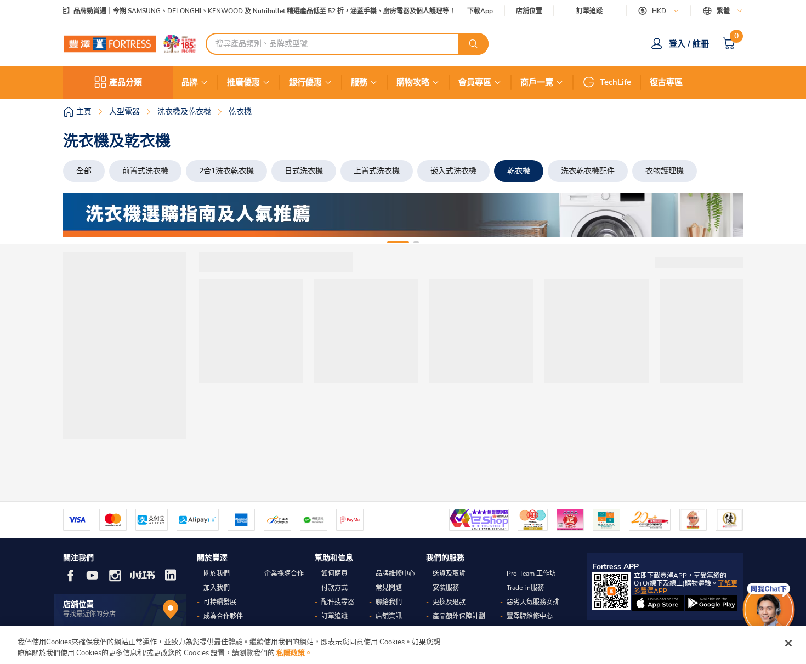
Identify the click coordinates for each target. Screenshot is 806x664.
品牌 (189, 82)
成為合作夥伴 (223, 616)
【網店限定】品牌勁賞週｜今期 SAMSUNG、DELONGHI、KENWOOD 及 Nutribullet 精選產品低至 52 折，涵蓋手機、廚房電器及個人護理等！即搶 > (249, 11)
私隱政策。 (294, 652)
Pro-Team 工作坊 (531, 573)
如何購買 (334, 573)
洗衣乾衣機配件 (588, 171)
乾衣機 (518, 171)
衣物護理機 (664, 171)
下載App (480, 11)
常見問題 (389, 587)
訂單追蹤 (589, 11)
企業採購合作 (284, 573)
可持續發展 (219, 602)
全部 (84, 171)
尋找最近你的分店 (89, 614)
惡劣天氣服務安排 (533, 602)
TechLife (615, 82)
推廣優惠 (243, 82)
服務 (359, 82)
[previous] (81, 215)
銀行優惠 (305, 82)
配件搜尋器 (337, 602)
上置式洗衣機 (377, 171)
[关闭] (788, 643)
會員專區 (474, 82)
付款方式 (334, 587)
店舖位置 (529, 11)
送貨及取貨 (449, 573)
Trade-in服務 (525, 587)
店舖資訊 (389, 616)
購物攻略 (412, 82)
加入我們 (216, 587)
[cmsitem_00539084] (403, 215)
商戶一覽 (536, 82)
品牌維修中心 (395, 573)
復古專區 (666, 82)
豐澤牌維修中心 (530, 616)
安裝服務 (446, 587)
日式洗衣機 (304, 171)
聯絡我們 (389, 602)
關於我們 (216, 573)
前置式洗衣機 (145, 171)
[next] (725, 215)
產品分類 (125, 82)
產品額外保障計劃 (459, 616)
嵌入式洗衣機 (453, 171)
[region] (403, 645)
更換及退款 (449, 602)
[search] (473, 44)
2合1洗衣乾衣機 (226, 171)
